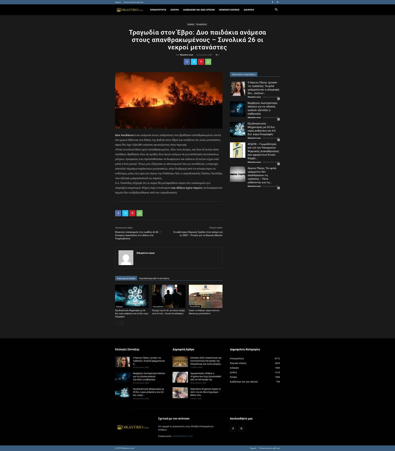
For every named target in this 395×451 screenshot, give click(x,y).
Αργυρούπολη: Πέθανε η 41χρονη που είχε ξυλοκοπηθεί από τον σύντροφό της (205, 376)
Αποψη (174, 9)
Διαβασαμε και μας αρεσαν (199, 9)
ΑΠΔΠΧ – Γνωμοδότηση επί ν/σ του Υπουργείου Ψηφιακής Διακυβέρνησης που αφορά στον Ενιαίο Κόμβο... (263, 151)
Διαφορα (249, 9)
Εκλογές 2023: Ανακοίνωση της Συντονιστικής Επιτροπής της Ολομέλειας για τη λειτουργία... (206, 361)
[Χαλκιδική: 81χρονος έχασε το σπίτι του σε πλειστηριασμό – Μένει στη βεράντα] (180, 392)
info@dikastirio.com (182, 436)
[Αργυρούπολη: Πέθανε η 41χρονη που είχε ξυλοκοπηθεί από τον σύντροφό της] (180, 377)
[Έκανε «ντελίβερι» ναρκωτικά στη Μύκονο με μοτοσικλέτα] (205, 296)
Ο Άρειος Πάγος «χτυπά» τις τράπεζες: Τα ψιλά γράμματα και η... (149, 361)
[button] (276, 9)
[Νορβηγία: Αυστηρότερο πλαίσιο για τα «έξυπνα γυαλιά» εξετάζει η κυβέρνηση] (237, 109)
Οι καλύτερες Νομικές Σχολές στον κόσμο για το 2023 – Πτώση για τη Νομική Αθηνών (197, 234)
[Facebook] (272, 2)
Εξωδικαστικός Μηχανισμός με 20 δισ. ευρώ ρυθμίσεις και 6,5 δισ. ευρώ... (148, 392)
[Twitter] (277, 2)
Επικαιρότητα (201, 24)
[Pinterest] (201, 62)
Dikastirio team (186, 55)
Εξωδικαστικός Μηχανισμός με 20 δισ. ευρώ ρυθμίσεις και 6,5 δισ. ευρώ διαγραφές (131, 313)
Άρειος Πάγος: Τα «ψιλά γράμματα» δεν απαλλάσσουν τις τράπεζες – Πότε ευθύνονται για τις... (262, 175)
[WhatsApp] (208, 62)
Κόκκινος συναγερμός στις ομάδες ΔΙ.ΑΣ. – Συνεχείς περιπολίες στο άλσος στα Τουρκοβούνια (138, 235)
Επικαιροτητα (158, 9)
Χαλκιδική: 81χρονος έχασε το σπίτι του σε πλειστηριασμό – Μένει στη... (205, 392)
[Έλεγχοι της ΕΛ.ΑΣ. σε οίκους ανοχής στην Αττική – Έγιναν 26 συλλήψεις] (169, 296)
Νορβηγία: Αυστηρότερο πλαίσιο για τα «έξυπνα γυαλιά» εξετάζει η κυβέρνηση (149, 376)
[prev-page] (117, 323)
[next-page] (122, 323)
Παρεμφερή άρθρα (126, 278)
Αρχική (118, 2)
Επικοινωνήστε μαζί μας (133, 2)
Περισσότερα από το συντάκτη (154, 278)
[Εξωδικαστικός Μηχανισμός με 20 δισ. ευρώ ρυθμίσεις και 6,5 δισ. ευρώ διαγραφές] (132, 296)
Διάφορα (191, 24)
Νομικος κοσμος (229, 9)
